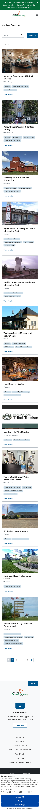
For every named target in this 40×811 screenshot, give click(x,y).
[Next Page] (31, 660)
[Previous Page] (8, 660)
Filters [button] (31, 35)
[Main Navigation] (37, 14)
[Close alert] (37, 2)
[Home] (19, 14)
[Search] (22, 35)
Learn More (27, 8)
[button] (33, 683)
